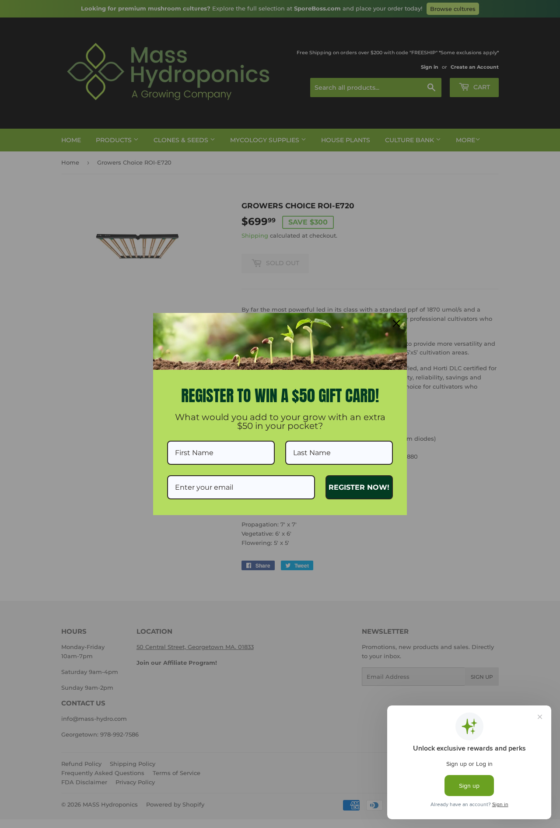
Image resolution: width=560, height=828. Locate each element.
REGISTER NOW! (359, 487)
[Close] (396, 323)
